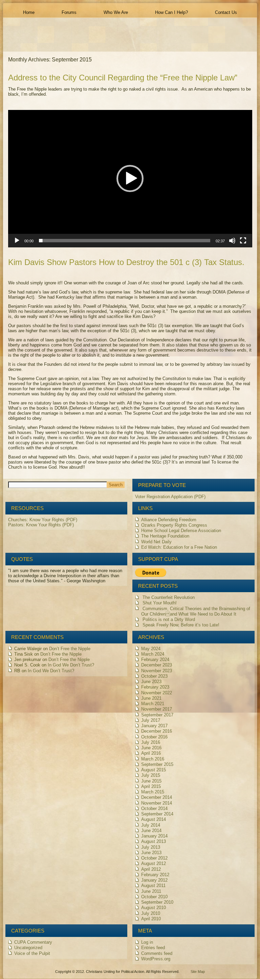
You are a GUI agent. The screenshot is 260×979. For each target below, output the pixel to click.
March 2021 (152, 703)
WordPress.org (155, 958)
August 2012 (153, 863)
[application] (130, 178)
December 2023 (156, 664)
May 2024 (150, 648)
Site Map (198, 971)
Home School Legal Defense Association (181, 530)
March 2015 (152, 791)
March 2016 (152, 758)
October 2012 (154, 858)
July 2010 (150, 913)
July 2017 (150, 720)
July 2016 (150, 742)
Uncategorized (28, 947)
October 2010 (154, 896)
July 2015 (150, 775)
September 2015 (157, 764)
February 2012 (155, 874)
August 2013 (153, 841)
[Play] (17, 240)
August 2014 (153, 819)
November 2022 (156, 692)
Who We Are (116, 12)
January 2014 (154, 836)
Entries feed (153, 947)
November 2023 (156, 670)
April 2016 (151, 753)
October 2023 (154, 676)
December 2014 (156, 797)
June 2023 (151, 681)
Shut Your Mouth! (160, 602)
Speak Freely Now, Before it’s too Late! (181, 624)
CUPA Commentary (33, 942)
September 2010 (157, 902)
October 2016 (154, 736)
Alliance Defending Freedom (168, 519)
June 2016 (151, 747)
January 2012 (154, 880)
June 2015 (151, 781)
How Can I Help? (171, 12)
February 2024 (155, 659)
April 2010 (151, 918)
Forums (69, 12)
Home (29, 12)
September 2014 (157, 813)
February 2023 (155, 687)
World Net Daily (156, 541)
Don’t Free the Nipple (69, 648)
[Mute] (232, 240)
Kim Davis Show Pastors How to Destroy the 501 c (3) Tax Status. (126, 262)
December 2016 (156, 731)
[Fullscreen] (243, 240)
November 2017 (156, 709)
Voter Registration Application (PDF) (170, 496)
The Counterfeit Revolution (169, 597)
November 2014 (156, 803)
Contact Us (226, 12)
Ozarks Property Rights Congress (174, 525)
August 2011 (153, 885)
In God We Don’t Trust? (71, 664)
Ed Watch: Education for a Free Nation (179, 547)
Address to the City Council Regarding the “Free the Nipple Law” (122, 77)
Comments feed (156, 953)
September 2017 (157, 714)
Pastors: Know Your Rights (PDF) (41, 524)
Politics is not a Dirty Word (169, 619)
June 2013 (151, 852)
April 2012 (151, 869)
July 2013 (150, 847)
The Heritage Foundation (165, 536)
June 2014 (151, 830)
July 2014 (150, 825)
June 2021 (151, 698)
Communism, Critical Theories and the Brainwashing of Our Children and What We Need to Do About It (195, 611)
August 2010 (153, 907)
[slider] (125, 240)
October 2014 (154, 808)
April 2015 (151, 786)
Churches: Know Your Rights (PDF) (42, 519)
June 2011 (151, 891)
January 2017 (154, 725)
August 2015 (153, 769)
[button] (130, 178)
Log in (147, 942)
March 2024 (152, 654)
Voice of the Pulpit (32, 953)
